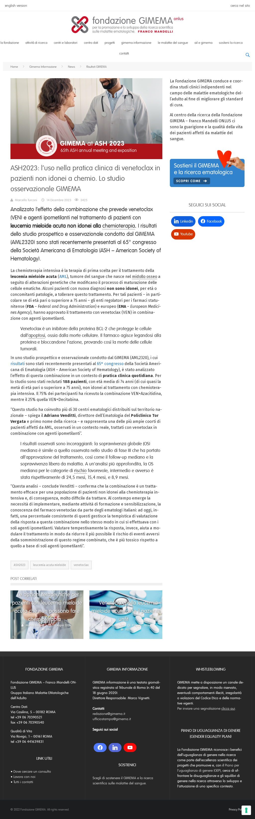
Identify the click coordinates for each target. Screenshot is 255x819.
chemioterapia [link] (118, 225)
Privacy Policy (237, 810)
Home (14, 67)
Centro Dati (91, 43)
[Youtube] (130, 747)
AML (63, 276)
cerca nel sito (240, 5)
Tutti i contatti (23, 782)
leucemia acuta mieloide (49, 565)
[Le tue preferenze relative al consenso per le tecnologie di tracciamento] (246, 810)
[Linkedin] (115, 747)
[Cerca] (247, 53)
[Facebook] (100, 747)
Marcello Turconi (26, 200)
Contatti (124, 54)
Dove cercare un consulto (32, 771)
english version (16, 5)
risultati (17, 363)
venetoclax (81, 565)
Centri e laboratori (65, 43)
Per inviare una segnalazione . (206, 708)
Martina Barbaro (35, 625)
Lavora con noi (24, 777)
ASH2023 (19, 565)
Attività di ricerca (36, 43)
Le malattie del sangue (173, 43)
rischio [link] (80, 470)
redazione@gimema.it (109, 714)
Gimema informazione (136, 43)
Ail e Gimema (203, 43)
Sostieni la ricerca (231, 43)
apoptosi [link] (36, 335)
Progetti (110, 43)
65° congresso (110, 363)
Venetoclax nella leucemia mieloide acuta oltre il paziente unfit (126, 611)
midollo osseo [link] (144, 276)
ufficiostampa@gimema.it (112, 719)
